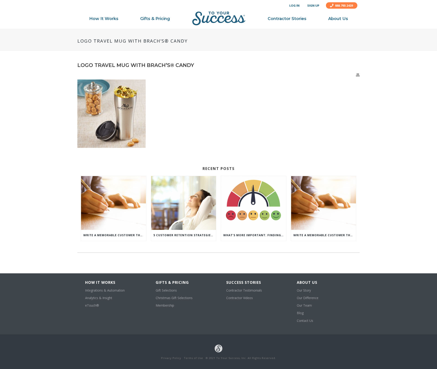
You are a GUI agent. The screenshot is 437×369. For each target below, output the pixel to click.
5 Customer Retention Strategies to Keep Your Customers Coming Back (184, 235)
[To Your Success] (219, 18)
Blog (300, 313)
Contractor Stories (287, 18)
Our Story (304, 290)
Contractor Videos (239, 298)
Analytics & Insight (98, 298)
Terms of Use (193, 358)
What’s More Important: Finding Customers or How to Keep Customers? (254, 235)
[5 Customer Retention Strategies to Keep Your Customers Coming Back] (183, 203)
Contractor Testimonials (244, 290)
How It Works (103, 18)
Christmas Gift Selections (174, 298)
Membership (165, 305)
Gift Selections (166, 290)
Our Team (304, 305)
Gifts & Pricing (155, 18)
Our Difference (307, 298)
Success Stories (243, 282)
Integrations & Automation (105, 290)
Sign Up (313, 5)
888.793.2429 (344, 5)
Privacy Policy (171, 358)
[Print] (358, 74)
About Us (338, 18)
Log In (294, 5)
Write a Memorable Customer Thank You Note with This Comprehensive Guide (114, 235)
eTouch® (92, 305)
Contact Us (305, 320)
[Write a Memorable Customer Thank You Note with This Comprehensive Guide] (113, 203)
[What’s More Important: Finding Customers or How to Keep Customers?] (253, 203)
